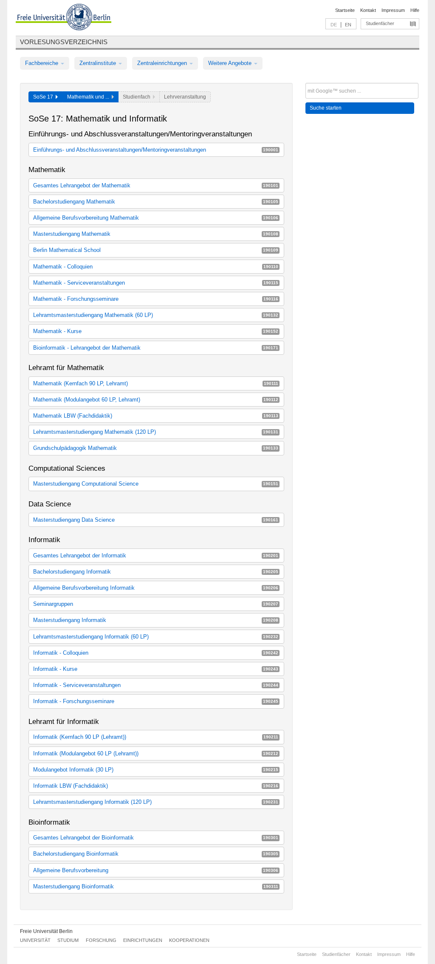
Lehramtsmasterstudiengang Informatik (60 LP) (155, 636)
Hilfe (414, 10)
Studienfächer (380, 23)
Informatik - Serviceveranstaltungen (155, 685)
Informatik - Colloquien (155, 653)
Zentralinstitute (98, 63)
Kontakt (368, 10)
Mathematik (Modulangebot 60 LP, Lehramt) (155, 399)
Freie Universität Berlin (46, 931)
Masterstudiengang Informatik (155, 620)
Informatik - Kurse (155, 669)
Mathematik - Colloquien (155, 266)
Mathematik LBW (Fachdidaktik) (155, 416)
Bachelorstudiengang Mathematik (155, 201)
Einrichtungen (142, 940)
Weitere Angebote (230, 63)
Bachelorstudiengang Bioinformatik (155, 854)
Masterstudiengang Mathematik (155, 234)
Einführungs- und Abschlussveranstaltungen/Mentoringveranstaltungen (155, 150)
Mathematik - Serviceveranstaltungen (155, 283)
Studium (68, 940)
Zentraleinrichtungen (163, 63)
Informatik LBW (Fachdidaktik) (155, 786)
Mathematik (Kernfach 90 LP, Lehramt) (155, 383)
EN (348, 24)
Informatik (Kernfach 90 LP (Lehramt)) (155, 737)
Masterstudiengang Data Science (155, 520)
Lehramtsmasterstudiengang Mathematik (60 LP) (155, 315)
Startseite (345, 10)
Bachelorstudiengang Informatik (155, 571)
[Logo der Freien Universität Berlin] (63, 18)
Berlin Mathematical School (155, 250)
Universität (35, 940)
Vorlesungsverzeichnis (63, 41)
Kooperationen (189, 940)
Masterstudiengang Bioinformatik (155, 886)
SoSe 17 (44, 96)
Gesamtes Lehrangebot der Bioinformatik (155, 837)
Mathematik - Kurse (155, 331)
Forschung (101, 940)
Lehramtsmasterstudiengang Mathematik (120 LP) (155, 432)
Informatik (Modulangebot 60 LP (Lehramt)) (155, 753)
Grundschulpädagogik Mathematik (155, 448)
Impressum (393, 10)
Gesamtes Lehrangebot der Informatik (155, 555)
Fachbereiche (42, 63)
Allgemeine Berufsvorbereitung (155, 870)
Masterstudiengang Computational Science (155, 484)
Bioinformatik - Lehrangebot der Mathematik (155, 348)
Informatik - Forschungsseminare (155, 701)
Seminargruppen (155, 604)
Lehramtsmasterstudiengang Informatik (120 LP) (155, 802)
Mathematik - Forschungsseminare (155, 299)
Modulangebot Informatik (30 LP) (155, 769)
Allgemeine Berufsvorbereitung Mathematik (155, 218)
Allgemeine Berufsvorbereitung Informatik (155, 588)
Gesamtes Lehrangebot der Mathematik (155, 185)
